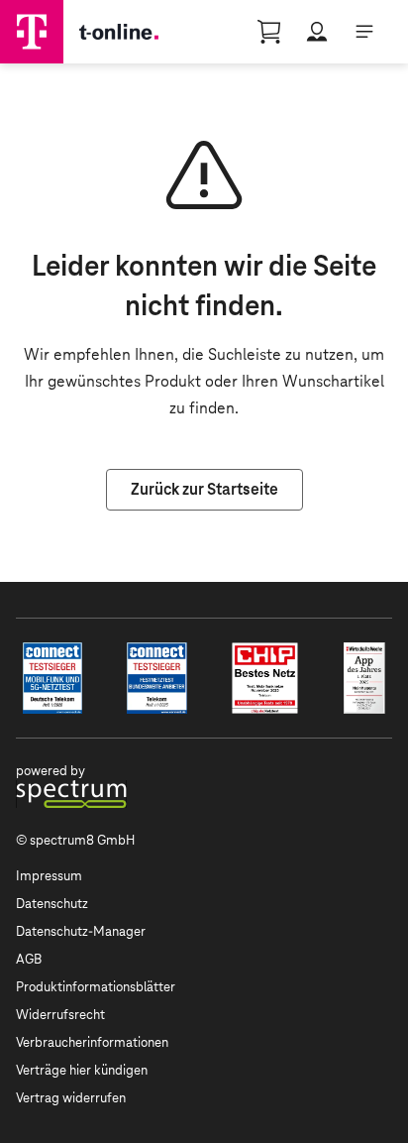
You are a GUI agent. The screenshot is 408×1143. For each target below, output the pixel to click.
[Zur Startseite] (31, 31)
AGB (29, 959)
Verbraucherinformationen (92, 1042)
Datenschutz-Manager (81, 931)
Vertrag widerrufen (71, 1097)
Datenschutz (52, 903)
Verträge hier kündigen (82, 1070)
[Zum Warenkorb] (269, 31)
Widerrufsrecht (60, 1014)
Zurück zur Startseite (204, 489)
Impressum (49, 875)
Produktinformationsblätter (95, 986)
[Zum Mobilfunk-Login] (317, 31)
